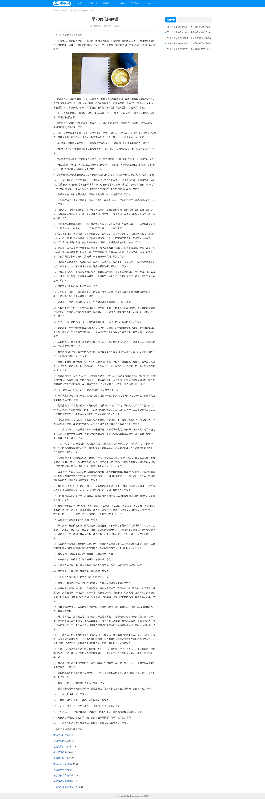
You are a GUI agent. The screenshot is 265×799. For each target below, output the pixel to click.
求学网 (56, 10)
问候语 (74, 10)
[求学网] (62, 3)
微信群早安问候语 (62, 770)
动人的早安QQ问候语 (177, 27)
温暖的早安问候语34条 (200, 32)
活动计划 (107, 3)
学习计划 (121, 3)
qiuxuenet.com (136, 796)
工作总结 (135, 3)
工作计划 (93, 3)
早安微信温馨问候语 (63, 781)
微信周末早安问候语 (63, 764)
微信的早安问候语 (62, 746)
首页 (80, 3)
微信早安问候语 (61, 735)
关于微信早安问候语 (63, 775)
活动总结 (149, 3)
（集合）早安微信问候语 (65, 787)
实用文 (65, 10)
